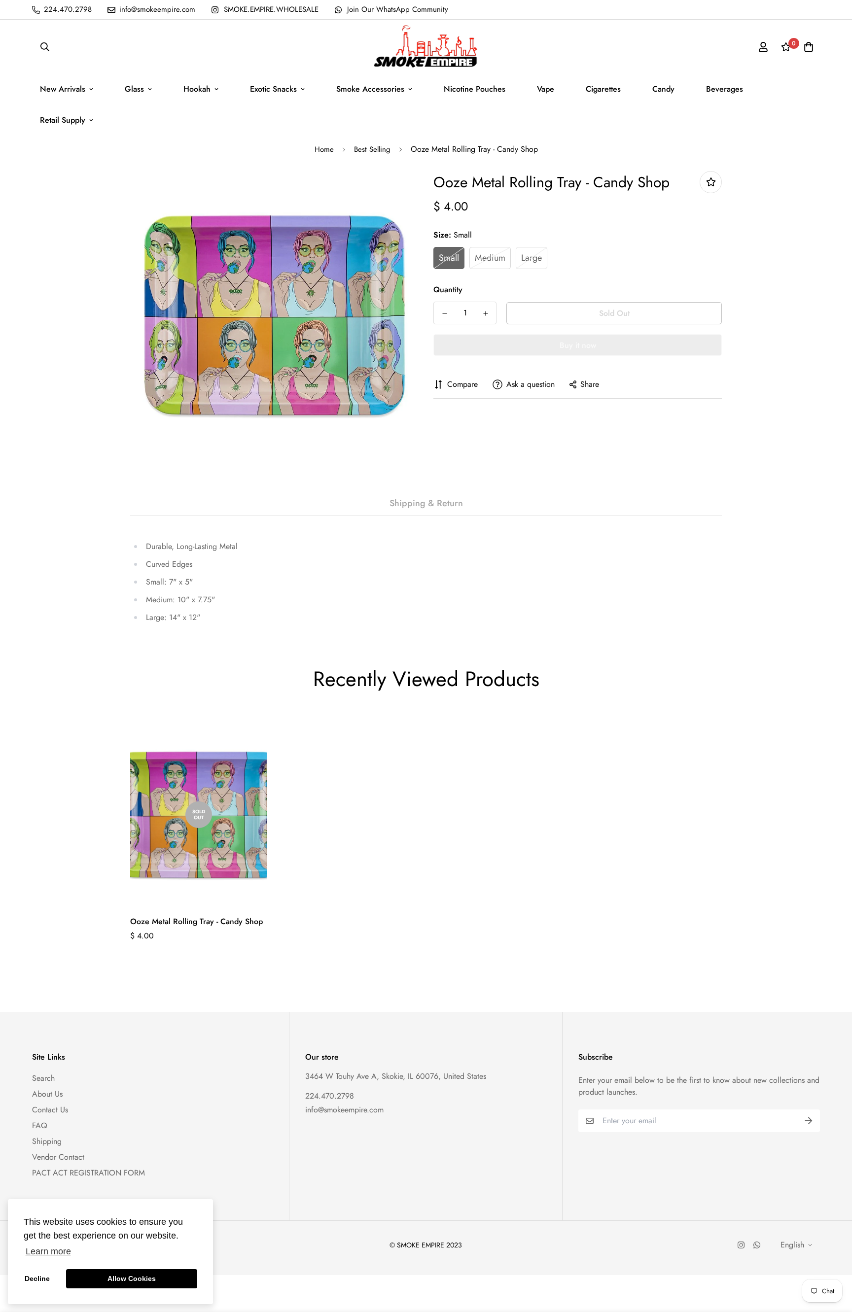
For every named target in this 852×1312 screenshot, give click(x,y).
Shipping (47, 1141)
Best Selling (372, 149)
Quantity (447, 289)
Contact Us (50, 1109)
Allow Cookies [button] (131, 1278)
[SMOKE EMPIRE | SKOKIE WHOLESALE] (426, 46)
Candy (663, 89)
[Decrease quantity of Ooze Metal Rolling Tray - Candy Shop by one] (444, 313)
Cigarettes (603, 89)
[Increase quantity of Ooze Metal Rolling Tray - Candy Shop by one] (485, 313)
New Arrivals (62, 89)
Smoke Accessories (370, 89)
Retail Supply (62, 120)
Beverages (724, 89)
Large (531, 257)
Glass (134, 89)
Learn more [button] (48, 1251)
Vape (545, 89)
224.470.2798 (329, 1096)
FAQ (39, 1125)
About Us (47, 1094)
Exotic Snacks (273, 89)
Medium (490, 257)
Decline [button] (37, 1278)
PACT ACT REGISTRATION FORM (88, 1172)
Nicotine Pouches (474, 89)
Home (324, 149)
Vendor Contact (58, 1157)
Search (43, 1078)
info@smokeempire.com (344, 1109)
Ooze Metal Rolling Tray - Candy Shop (196, 921)
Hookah (197, 89)
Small (449, 257)
